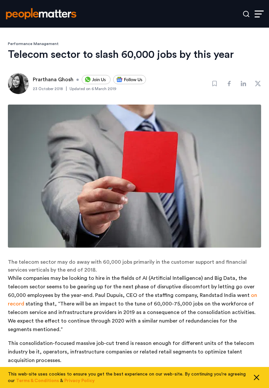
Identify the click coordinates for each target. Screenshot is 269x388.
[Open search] (246, 14)
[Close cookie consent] (256, 377)
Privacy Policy (79, 380)
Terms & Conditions (37, 380)
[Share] (229, 83)
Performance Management (33, 44)
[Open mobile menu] (259, 14)
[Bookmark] (214, 83)
